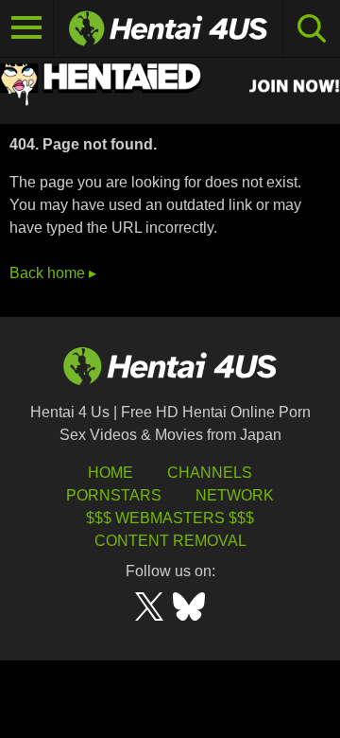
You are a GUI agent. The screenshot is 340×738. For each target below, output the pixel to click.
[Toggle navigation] (27, 28)
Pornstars (114, 495)
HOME (110, 473)
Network (235, 495)
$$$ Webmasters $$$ (170, 518)
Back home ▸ (52, 273)
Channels (209, 473)
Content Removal (170, 541)
